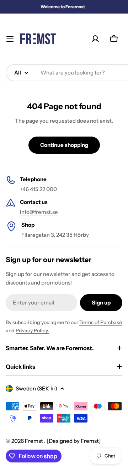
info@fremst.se (39, 212)
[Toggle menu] (10, 39)
